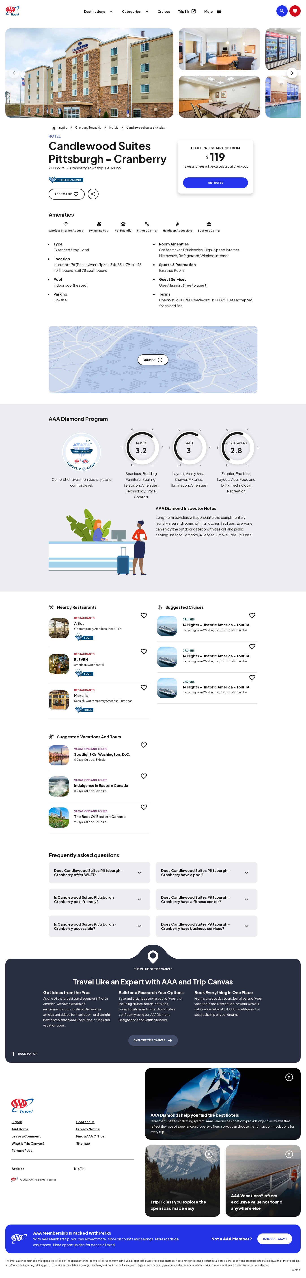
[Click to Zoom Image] (89, 73)
